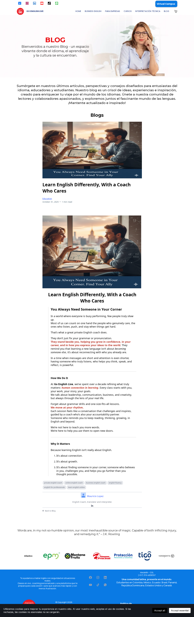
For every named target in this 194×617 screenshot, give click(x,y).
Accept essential (180, 610)
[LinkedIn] (92, 505)
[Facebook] (90, 577)
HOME (78, 11)
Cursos (128, 11)
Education (47, 198)
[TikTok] (98, 585)
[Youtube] (90, 585)
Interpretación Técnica (147, 11)
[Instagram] (98, 577)
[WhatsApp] (105, 585)
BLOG (166, 11)
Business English (93, 11)
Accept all (159, 610)
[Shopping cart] (175, 11)
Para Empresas (112, 11)
